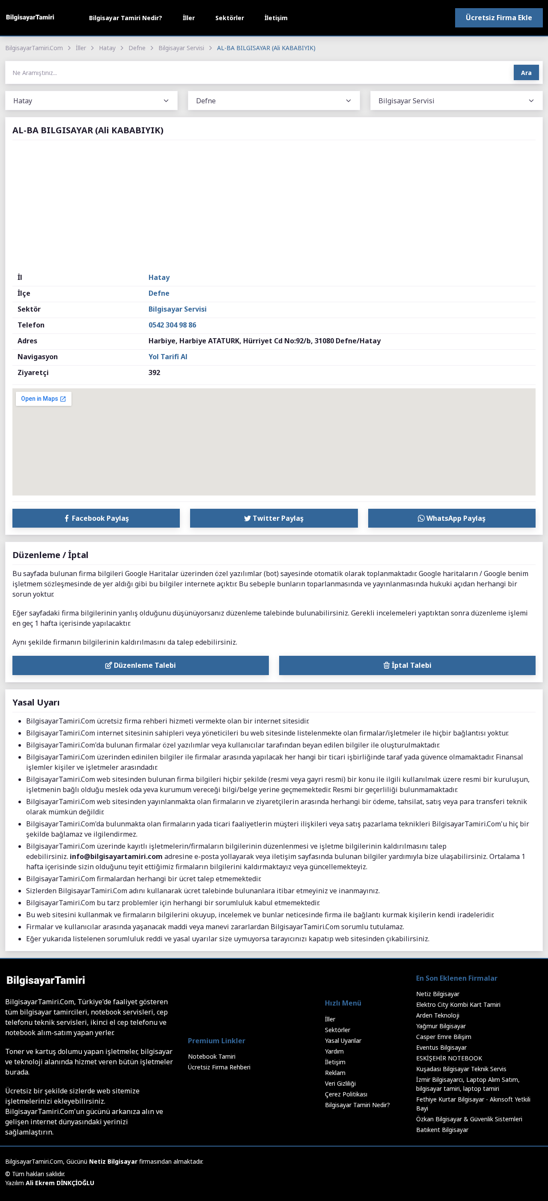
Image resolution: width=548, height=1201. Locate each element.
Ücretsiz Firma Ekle (499, 17)
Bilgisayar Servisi (181, 48)
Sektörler (229, 18)
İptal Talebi (411, 665)
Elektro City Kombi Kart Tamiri (458, 1004)
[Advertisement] (274, 208)
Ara (526, 73)
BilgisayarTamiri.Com (34, 48)
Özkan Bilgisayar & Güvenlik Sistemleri (469, 1119)
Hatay (107, 48)
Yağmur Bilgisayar (441, 1026)
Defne (137, 48)
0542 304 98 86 (172, 325)
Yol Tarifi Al (168, 356)
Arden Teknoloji (437, 1015)
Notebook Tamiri (211, 1056)
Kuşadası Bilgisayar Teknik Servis (461, 1069)
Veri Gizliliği (340, 1083)
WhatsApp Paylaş (455, 518)
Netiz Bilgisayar (437, 994)
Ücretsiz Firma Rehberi (219, 1067)
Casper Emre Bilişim (443, 1037)
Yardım (334, 1051)
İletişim (276, 18)
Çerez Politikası (346, 1094)
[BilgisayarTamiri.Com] (30, 17)
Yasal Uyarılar (343, 1040)
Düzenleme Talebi (144, 665)
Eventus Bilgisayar (441, 1047)
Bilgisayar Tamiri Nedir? (125, 18)
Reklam (335, 1073)
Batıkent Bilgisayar (442, 1130)
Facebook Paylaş (99, 518)
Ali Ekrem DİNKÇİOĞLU (60, 1183)
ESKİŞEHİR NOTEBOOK (449, 1058)
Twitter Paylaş (277, 518)
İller (189, 18)
